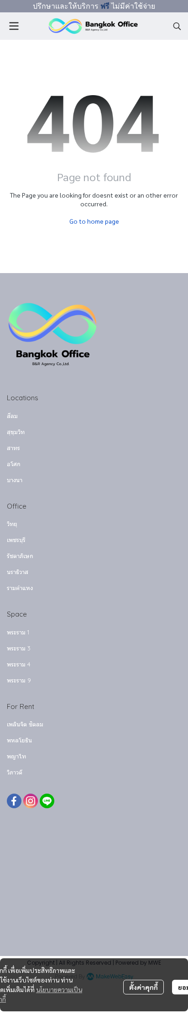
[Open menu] (14, 26)
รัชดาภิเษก (20, 555)
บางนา (14, 479)
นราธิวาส (17, 571)
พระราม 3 (19, 648)
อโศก (14, 463)
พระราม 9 (19, 680)
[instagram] (30, 801)
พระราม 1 (18, 632)
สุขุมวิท (16, 431)
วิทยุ (12, 523)
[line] (47, 801)
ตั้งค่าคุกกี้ (143, 987)
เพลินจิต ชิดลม (25, 724)
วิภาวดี (14, 772)
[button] (177, 26)
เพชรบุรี (16, 539)
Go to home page (94, 221)
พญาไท (16, 756)
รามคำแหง (20, 587)
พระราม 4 (19, 664)
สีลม (12, 415)
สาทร (13, 447)
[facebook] (14, 801)
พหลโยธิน (19, 740)
